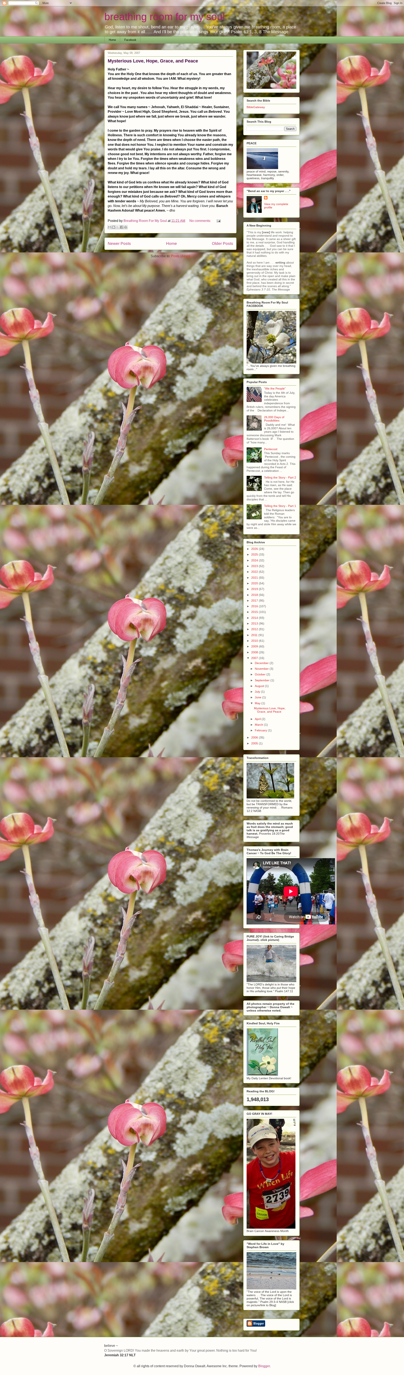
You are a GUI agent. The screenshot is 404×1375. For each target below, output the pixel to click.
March (259, 724)
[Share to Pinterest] (126, 227)
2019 (255, 589)
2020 (255, 583)
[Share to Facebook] (122, 227)
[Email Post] (218, 221)
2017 (255, 600)
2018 (255, 595)
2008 (255, 652)
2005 (255, 743)
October (260, 674)
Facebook (130, 39)
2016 (255, 606)
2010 (255, 640)
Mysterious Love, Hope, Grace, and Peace (153, 61)
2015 (255, 612)
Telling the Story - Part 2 (280, 477)
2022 (255, 571)
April (258, 719)
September (262, 680)
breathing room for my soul (164, 16)
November (262, 668)
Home (112, 39)
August (260, 686)
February (261, 730)
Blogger (264, 1366)
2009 (255, 646)
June (258, 697)
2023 (255, 566)
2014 (255, 617)
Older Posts (222, 243)
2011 (254, 635)
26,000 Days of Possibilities (274, 418)
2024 (255, 560)
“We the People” (275, 388)
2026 (255, 548)
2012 (255, 629)
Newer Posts (119, 243)
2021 (255, 577)
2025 (255, 554)
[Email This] (110, 227)
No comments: (200, 221)
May (258, 703)
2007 (255, 658)
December (262, 663)
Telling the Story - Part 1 (280, 506)
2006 (255, 737)
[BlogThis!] (114, 227)
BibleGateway (256, 107)
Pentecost (270, 449)
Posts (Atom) (180, 256)
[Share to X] (118, 227)
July (258, 691)
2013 (255, 623)
